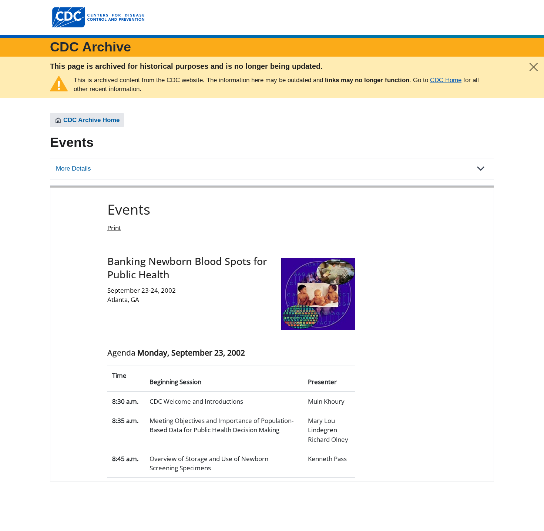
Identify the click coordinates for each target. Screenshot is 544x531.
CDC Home (445, 80)
